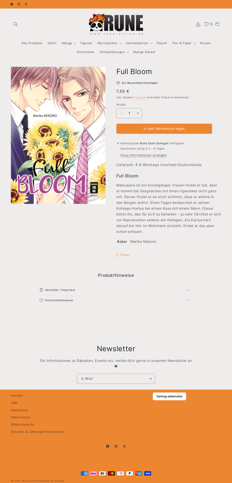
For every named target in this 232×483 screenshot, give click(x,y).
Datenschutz (20, 417)
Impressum (19, 410)
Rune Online (30, 480)
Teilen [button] (124, 255)
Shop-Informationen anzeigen (143, 155)
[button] (15, 24)
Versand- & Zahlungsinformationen (38, 432)
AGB (14, 403)
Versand (140, 97)
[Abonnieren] (150, 379)
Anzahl (121, 104)
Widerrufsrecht (22, 424)
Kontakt (17, 395)
